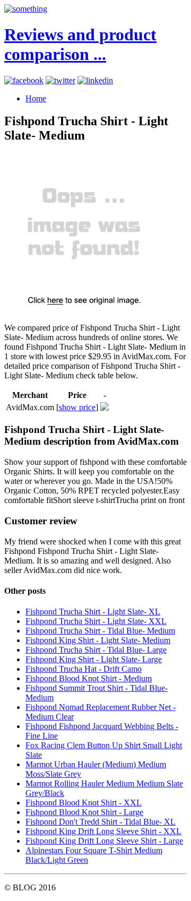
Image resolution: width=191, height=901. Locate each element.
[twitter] (60, 80)
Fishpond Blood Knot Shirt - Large (84, 812)
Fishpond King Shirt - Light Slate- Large (93, 659)
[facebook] (24, 80)
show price (77, 407)
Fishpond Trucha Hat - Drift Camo (83, 668)
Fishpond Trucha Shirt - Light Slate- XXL (96, 621)
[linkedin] (95, 80)
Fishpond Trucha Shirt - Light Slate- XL (92, 611)
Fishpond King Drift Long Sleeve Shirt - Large (104, 840)
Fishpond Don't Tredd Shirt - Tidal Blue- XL (100, 821)
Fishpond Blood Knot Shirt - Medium (88, 678)
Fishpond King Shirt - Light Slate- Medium (97, 640)
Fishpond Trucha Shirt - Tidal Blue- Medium (100, 630)
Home (35, 98)
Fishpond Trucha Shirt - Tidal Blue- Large (96, 649)
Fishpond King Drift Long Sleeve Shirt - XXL (103, 831)
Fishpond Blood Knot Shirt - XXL (83, 802)
